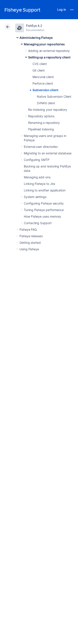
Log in (61, 9)
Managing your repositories (44, 44)
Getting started (30, 242)
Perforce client (42, 83)
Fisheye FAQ (28, 229)
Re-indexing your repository (47, 109)
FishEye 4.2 (34, 25)
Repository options (41, 116)
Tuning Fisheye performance (44, 210)
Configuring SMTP (36, 160)
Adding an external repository (49, 51)
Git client (38, 70)
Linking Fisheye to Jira (39, 184)
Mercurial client (43, 77)
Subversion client (45, 90)
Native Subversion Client (54, 96)
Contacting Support (38, 223)
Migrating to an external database (48, 153)
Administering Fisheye (36, 37)
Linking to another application (44, 190)
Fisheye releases (31, 236)
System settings (35, 197)
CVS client (39, 64)
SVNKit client (46, 103)
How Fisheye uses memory (42, 216)
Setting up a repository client (49, 57)
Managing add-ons (37, 177)
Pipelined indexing (41, 129)
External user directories (41, 146)
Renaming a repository (44, 122)
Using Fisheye (29, 249)
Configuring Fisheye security (44, 203)
